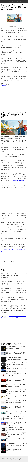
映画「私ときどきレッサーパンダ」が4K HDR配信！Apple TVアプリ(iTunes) (15, 380)
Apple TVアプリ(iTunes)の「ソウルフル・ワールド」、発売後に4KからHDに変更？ (16, 444)
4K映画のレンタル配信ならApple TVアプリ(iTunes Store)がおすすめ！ (16, 450)
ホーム (2, 459)
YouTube (6, 459)
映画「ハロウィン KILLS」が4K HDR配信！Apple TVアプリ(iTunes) (15, 385)
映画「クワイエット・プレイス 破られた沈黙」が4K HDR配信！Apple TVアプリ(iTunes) (16, 434)
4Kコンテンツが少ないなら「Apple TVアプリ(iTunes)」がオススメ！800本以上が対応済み (16, 429)
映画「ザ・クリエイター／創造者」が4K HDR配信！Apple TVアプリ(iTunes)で (15, 353)
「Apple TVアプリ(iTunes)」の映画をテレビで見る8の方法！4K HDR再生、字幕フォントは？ (16, 364)
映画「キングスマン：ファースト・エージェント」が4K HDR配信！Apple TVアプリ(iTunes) (16, 397)
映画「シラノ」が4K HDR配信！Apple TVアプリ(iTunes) (16, 374)
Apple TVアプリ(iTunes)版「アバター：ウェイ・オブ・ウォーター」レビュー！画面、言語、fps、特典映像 (16, 370)
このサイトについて (12, 459)
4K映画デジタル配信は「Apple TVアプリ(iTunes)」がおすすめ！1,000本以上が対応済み (16, 359)
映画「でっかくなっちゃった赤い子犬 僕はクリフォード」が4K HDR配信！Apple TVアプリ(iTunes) (16, 424)
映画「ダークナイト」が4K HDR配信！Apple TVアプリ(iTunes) (15, 439)
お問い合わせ (19, 459)
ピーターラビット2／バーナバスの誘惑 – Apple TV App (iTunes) (13, 249)
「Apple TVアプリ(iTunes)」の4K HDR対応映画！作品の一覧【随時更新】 (16, 347)
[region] (14, 98)
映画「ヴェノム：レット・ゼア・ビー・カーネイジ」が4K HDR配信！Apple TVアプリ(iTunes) (16, 391)
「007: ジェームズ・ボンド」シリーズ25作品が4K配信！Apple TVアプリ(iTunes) (16, 417)
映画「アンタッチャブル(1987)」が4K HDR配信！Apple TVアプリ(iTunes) (16, 401)
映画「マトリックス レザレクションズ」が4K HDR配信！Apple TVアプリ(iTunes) (16, 412)
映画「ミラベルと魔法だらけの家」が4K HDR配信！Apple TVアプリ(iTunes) (15, 406)
